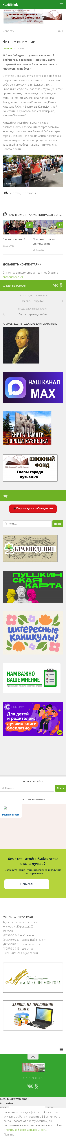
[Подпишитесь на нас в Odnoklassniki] (61, 285)
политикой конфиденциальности (26, 1129)
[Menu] (61, 4)
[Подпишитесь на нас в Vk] (55, 285)
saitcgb (8, 48)
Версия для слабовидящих (34, 508)
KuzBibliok (10, 4)
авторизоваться (13, 277)
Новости (8, 31)
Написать (26, 884)
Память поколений (14, 239)
